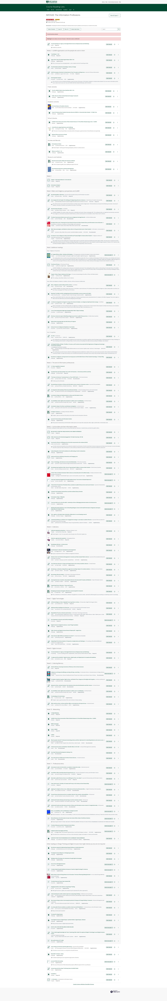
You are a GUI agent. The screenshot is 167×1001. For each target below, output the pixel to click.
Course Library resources (113, 2)
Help (120, 2)
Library (103, 2)
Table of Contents (51, 29)
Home (48, 9)
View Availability (109, 255)
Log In (70, 9)
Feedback (65, 9)
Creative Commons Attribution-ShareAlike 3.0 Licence (83, 984)
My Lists (52, 9)
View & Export (114, 15)
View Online (109, 44)
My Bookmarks (59, 9)
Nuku (106, 2)
